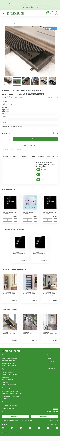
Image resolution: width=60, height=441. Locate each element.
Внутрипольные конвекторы (26, 23)
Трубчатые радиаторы (8, 372)
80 (3, 104)
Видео (5, 156)
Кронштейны (5, 377)
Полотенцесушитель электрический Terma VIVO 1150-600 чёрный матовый (29, 294)
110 (11, 104)
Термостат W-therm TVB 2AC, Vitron (9, 212)
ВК (41, 174)
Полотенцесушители (8, 388)
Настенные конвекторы (8, 360)
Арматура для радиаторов (9, 384)
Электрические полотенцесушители (11, 393)
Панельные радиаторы (8, 379)
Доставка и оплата (52, 355)
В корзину (35, 139)
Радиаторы (5, 369)
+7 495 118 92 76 (9, 424)
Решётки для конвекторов (9, 365)
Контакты (50, 365)
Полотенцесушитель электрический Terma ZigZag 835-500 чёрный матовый (49, 294)
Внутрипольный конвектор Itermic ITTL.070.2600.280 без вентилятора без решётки (30, 334)
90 (7, 104)
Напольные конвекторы (8, 363)
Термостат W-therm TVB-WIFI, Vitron (49, 212)
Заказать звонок (15, 416)
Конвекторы (12, 23)
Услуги (49, 358)
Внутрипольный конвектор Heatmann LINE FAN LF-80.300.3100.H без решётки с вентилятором (50, 334)
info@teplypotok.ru (54, 424)
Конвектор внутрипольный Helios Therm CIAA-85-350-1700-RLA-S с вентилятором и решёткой (9, 335)
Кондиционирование (8, 408)
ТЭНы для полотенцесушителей (10, 396)
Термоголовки (5, 382)
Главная (4, 23)
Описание (15, 156)
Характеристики (28, 156)
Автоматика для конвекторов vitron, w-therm (19, 253)
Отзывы (41, 156)
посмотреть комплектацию (12, 126)
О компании (50, 361)
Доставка (50, 156)
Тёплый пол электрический (9, 405)
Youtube (43, 169)
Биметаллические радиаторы (10, 374)
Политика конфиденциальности (9, 434)
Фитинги (4, 398)
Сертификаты (51, 368)
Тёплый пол (5, 402)
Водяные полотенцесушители (10, 391)
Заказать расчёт (44, 416)
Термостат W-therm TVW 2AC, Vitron (29, 212)
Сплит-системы (6, 412)
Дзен (42, 179)
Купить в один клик (30, 145)
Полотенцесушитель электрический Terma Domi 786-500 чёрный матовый (9, 294)
